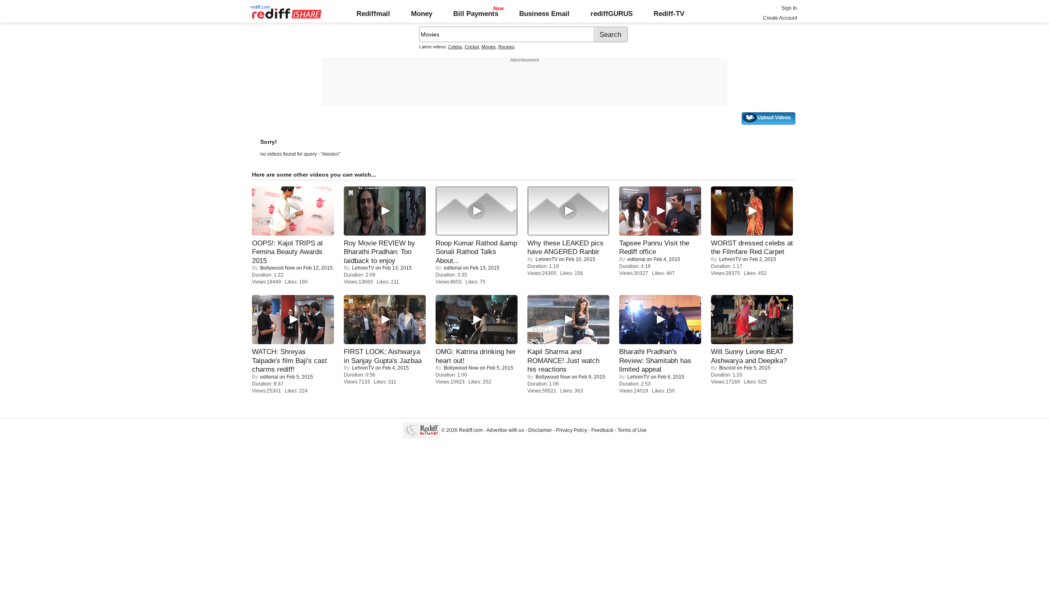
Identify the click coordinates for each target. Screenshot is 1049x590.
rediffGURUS (611, 13)
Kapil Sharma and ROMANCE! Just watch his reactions (563, 360)
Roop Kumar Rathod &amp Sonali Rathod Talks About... (476, 251)
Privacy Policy (571, 430)
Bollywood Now (277, 268)
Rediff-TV (669, 13)
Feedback (602, 430)
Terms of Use (632, 430)
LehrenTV (363, 268)
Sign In (789, 8)
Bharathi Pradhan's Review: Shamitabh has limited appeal (655, 360)
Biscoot (727, 368)
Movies (488, 46)
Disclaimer (540, 430)
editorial (453, 268)
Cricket (472, 46)
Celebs (455, 46)
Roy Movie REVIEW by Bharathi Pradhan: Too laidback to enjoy (379, 251)
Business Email (544, 13)
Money (421, 13)
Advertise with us (505, 430)
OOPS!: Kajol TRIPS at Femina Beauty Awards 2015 (287, 251)
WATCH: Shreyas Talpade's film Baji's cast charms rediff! (289, 360)
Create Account (780, 18)
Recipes (506, 46)
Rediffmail (373, 13)
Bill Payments (475, 13)
